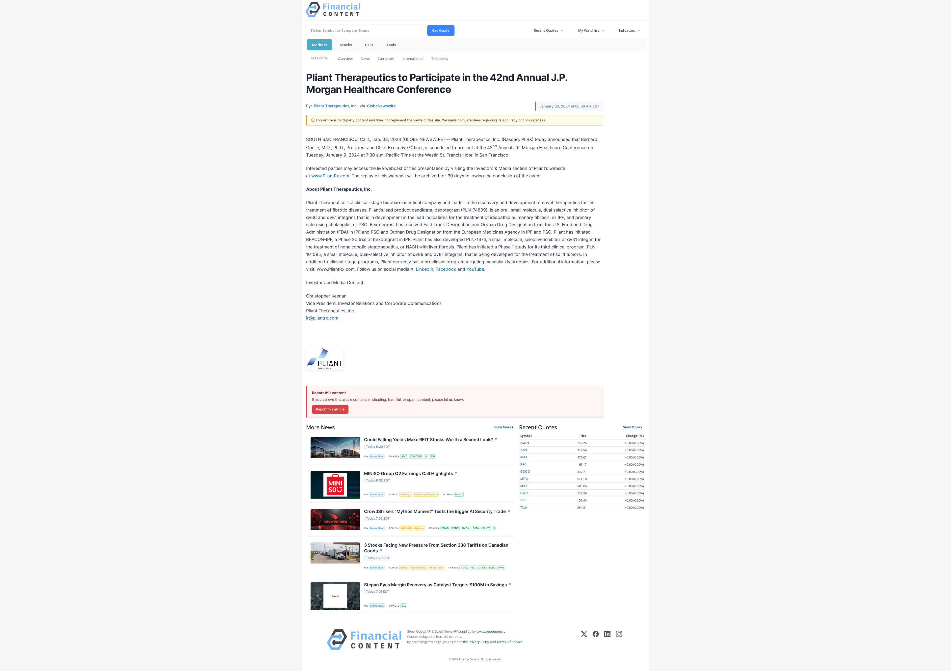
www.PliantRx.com (330, 175)
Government (418, 567)
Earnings (405, 494)
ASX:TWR (416, 456)
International (412, 58)
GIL (473, 567)
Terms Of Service (510, 642)
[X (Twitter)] (584, 639)
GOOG (525, 471)
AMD (523, 457)
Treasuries (439, 58)
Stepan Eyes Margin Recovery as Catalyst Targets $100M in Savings (438, 584)
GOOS (482, 567)
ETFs (369, 44)
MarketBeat (377, 456)
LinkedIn (424, 269)
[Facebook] (596, 639)
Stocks (346, 44)
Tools (391, 44)
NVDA (465, 528)
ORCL (524, 500)
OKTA (476, 528)
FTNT (455, 528)
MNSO (458, 494)
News (365, 58)
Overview (345, 58)
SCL (403, 605)
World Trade (436, 567)
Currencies (386, 58)
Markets (319, 44)
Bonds (404, 567)
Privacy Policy (479, 642)
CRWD (445, 528)
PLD (432, 456)
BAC (523, 464)
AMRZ (464, 567)
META (524, 479)
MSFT (524, 486)
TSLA (523, 507)
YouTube (475, 269)
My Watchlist (588, 30)
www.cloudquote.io (491, 631)
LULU (492, 567)
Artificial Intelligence (412, 528)
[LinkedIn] (607, 639)
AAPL (524, 450)
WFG (501, 567)
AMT (404, 456)
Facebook (446, 269)
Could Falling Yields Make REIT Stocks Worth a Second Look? (431, 439)
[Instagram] (619, 639)
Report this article (330, 409)
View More (502, 427)
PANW (486, 528)
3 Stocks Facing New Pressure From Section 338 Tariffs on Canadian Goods (436, 547)
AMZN (524, 443)
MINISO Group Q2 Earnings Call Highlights (411, 473)
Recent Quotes (546, 30)
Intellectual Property (426, 494)
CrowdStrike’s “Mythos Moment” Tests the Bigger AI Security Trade (437, 511)
